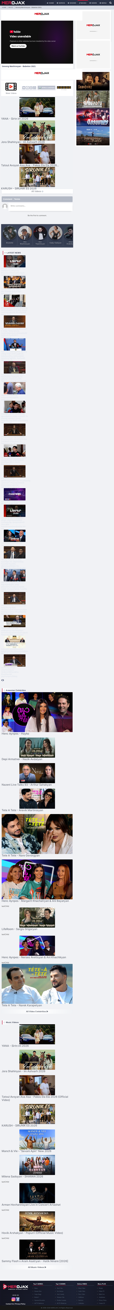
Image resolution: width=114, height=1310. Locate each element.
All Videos (36, 191)
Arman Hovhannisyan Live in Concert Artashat (31, 1204)
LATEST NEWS (13, 253)
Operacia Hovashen (39, 1300)
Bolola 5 (36, 1297)
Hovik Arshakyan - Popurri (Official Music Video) (32, 1233)
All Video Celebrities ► (37, 1011)
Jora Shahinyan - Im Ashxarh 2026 (23, 142)
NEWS (94, 3)
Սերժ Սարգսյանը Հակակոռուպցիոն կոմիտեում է (9, 397)
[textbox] (40, 207)
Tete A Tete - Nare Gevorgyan (21, 855)
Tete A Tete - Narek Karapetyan (22, 1005)
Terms (17, 199)
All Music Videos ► (37, 1267)
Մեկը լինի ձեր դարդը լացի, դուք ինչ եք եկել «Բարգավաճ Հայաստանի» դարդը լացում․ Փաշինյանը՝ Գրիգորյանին (14, 609)
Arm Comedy (60, 1294)
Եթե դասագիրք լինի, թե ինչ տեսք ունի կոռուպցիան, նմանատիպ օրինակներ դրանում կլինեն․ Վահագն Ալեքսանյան (14, 355)
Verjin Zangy (37, 1294)
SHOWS (72, 3)
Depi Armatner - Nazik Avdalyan (22, 759)
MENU (104, 3)
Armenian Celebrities (15, 690)
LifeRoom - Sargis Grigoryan (19, 929)
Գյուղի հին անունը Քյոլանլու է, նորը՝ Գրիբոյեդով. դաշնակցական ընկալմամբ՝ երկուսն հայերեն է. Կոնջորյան (14, 333)
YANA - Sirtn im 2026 (14, 118)
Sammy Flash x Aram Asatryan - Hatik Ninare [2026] (35, 1261)
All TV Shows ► (62, 1303)
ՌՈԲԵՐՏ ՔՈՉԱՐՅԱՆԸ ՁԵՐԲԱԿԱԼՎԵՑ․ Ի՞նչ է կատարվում (11, 291)
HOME (51, 3)
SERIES (61, 3)
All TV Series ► (39, 1303)
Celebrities (81, 1303)
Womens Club (60, 1297)
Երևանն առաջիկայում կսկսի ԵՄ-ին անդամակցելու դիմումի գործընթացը (14, 651)
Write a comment (48, 88)
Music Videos (11, 93)
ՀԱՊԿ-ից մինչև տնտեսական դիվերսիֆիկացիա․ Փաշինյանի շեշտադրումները (10, 672)
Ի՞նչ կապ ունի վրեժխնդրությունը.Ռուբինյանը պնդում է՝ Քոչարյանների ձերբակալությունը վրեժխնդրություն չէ (15, 482)
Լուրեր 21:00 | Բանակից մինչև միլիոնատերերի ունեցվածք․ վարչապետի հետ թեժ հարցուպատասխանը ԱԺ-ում (13, 523)
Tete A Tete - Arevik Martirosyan (22, 810)
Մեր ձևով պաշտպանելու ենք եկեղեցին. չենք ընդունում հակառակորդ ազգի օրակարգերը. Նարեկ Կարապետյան (14, 586)
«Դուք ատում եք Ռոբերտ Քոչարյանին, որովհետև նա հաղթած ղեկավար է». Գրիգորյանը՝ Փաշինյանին (14, 440)
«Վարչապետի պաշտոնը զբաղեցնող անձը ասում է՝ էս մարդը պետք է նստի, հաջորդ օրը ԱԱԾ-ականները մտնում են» (14, 418)
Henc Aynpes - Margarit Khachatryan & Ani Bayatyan (35, 900)
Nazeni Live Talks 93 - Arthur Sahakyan (27, 784)
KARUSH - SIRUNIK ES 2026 (19, 188)
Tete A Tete (60, 1288)
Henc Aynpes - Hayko (15, 733)
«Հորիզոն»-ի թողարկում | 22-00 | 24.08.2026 (13, 502)
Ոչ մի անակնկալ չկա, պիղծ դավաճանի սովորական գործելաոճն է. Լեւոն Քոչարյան (14, 461)
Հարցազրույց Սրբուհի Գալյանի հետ (11, 544)
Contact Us (10, 1304)
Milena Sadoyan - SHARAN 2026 (22, 1176)
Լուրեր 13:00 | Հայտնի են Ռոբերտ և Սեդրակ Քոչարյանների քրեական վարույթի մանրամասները (13, 271)
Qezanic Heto (38, 1291)
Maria (36, 1288)
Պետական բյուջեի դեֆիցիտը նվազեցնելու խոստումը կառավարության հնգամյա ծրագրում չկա (14, 631)
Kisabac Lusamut (61, 1300)
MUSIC (83, 3)
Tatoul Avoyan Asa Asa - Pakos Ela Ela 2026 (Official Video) (35, 1098)
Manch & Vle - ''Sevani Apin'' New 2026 (26, 1151)
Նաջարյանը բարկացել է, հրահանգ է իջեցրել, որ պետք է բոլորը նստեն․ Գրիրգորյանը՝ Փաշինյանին (13, 377)
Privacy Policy (20, 1304)
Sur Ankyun (60, 1291)
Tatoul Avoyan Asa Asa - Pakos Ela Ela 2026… (30, 165)
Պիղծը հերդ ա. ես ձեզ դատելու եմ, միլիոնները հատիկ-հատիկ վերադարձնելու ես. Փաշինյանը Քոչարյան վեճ (13, 563)
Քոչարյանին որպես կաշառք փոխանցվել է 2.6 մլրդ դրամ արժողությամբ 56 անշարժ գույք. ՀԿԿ (14, 311)
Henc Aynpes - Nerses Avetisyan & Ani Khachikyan (34, 957)
